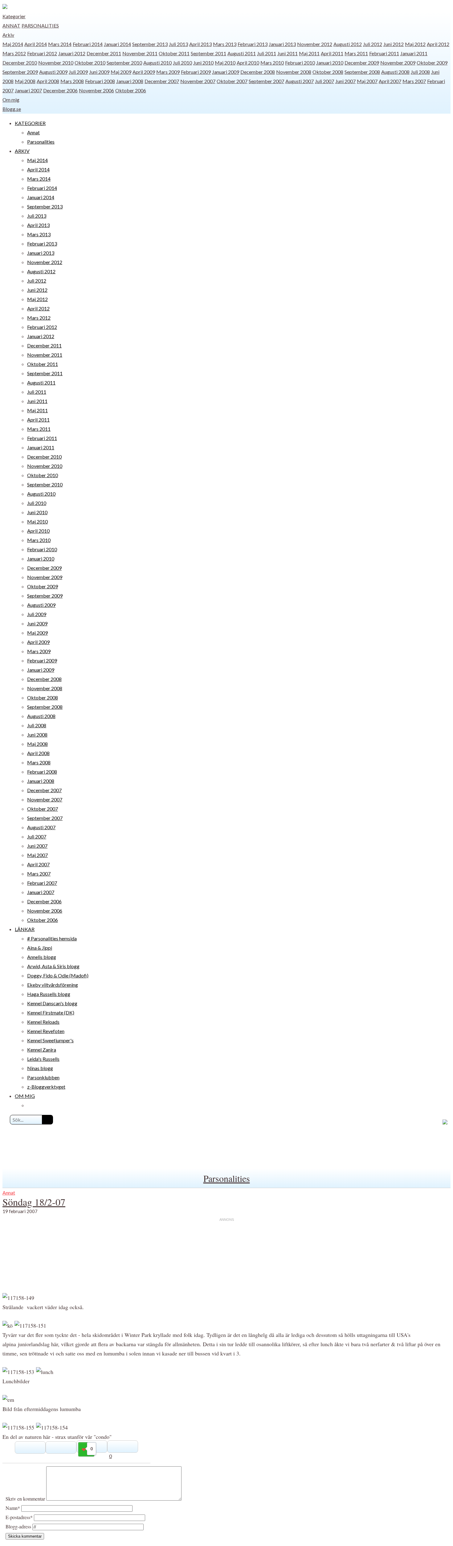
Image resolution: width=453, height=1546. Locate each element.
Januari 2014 (117, 44)
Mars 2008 (72, 81)
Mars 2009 (168, 72)
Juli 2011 (266, 53)
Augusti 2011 (241, 53)
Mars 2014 (59, 44)
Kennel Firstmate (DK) (50, 1012)
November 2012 (314, 44)
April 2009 (144, 72)
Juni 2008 (37, 734)
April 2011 (332, 53)
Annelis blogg (41, 957)
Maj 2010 (225, 62)
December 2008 (257, 72)
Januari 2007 (28, 90)
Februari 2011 (384, 53)
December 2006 (60, 90)
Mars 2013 (224, 44)
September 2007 (266, 81)
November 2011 (139, 53)
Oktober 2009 (432, 62)
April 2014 (35, 44)
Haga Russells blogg (48, 994)
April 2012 (438, 44)
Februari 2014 (88, 44)
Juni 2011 (287, 53)
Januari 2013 (282, 44)
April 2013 (200, 44)
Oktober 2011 (174, 53)
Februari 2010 (300, 62)
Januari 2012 (71, 53)
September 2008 (362, 72)
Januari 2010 (329, 62)
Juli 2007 (324, 81)
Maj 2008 (25, 81)
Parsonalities (40, 25)
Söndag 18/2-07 (33, 1201)
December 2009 (362, 62)
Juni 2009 (99, 72)
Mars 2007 (414, 81)
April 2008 (48, 81)
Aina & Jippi (39, 948)
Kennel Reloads (43, 1022)
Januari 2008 (129, 81)
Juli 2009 (78, 72)
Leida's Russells (43, 1059)
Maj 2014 (12, 44)
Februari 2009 (196, 72)
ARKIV (22, 151)
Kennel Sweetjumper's (50, 1040)
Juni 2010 (203, 62)
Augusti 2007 (299, 81)
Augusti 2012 (347, 44)
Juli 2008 (420, 72)
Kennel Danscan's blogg (52, 1003)
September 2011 (208, 53)
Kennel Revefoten (45, 1031)
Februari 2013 (252, 44)
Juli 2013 (178, 44)
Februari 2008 (100, 81)
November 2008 (293, 72)
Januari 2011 (413, 53)
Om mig (10, 100)
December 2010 (19, 62)
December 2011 (104, 53)
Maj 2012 (415, 44)
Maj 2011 (309, 53)
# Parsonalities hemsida (52, 938)
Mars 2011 (356, 53)
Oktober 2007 (232, 81)
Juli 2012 (372, 44)
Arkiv (8, 35)
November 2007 (197, 81)
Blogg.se (11, 109)
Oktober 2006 (130, 90)
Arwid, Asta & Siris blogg (53, 966)
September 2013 (150, 44)
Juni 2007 (345, 81)
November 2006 (96, 90)
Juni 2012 (393, 44)
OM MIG (25, 1096)
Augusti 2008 (395, 72)
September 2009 (20, 72)
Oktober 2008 (327, 72)
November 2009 (397, 62)
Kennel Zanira (41, 1049)
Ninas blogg (40, 1068)
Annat (11, 25)
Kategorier (14, 16)
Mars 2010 (272, 62)
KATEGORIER (30, 123)
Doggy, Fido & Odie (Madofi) (57, 975)
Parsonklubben (43, 1077)
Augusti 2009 (53, 72)
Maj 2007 (367, 81)
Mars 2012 (14, 53)
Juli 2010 (182, 62)
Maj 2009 (121, 72)
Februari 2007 (42, 883)
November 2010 (55, 62)
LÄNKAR (25, 929)
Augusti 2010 (157, 62)
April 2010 (248, 62)
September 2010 (124, 62)
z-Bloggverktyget (46, 1087)
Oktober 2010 (90, 62)
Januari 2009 (225, 72)
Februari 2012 (42, 53)
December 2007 (162, 81)
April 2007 (390, 81)
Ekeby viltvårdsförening (52, 985)
